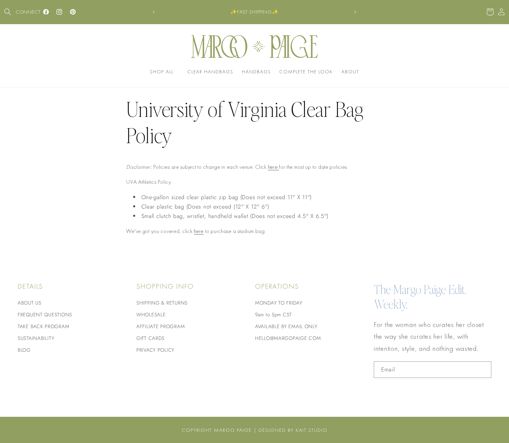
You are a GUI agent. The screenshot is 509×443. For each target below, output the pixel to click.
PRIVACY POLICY (155, 349)
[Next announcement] (355, 12)
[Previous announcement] (153, 12)
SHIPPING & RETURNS (162, 302)
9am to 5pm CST (273, 314)
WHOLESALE (151, 314)
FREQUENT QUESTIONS (45, 314)
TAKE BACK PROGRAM (43, 326)
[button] (8, 12)
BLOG (24, 349)
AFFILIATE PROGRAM (160, 326)
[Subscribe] (483, 369)
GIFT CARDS (150, 338)
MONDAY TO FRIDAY (279, 302)
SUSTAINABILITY (36, 338)
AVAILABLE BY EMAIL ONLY (286, 326)
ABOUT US (30, 302)
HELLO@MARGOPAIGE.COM (288, 338)
